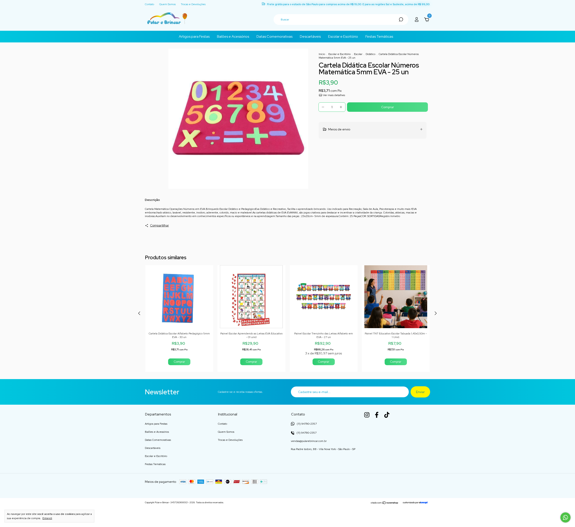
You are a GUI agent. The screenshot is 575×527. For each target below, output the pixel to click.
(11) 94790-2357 (306, 433)
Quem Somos (167, 4)
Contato (149, 4)
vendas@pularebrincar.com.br (309, 441)
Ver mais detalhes (333, 95)
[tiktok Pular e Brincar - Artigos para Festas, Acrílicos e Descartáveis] (387, 415)
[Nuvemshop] (385, 503)
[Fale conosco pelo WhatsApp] (565, 517)
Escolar (358, 54)
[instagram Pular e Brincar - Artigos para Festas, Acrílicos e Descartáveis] (367, 415)
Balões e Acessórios (233, 36)
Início (322, 54)
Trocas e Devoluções (193, 4)
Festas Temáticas (379, 36)
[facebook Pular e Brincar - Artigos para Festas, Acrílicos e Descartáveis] (377, 415)
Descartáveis (310, 36)
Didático (370, 54)
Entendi (47, 518)
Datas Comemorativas (274, 36)
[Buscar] (400, 19)
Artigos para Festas (194, 36)
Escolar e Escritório (343, 36)
